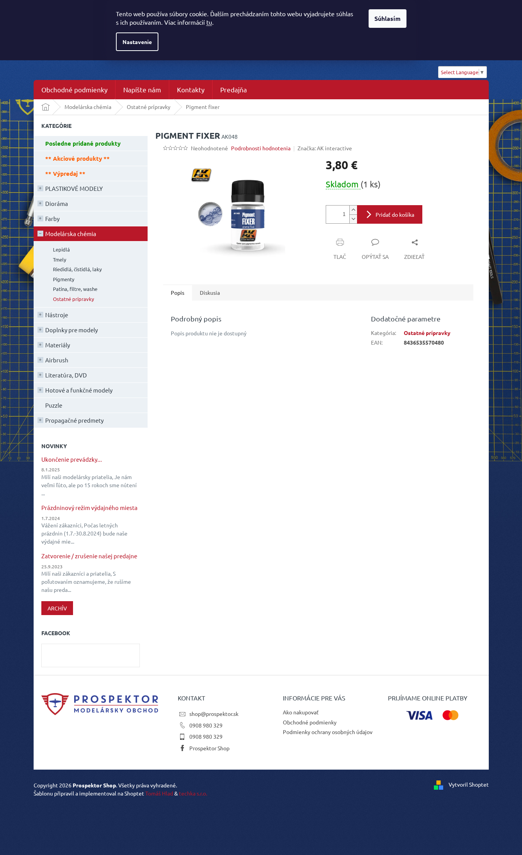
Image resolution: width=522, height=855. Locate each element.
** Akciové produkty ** (77, 158)
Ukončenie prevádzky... (71, 459)
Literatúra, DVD (66, 375)
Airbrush (56, 360)
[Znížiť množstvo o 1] (353, 218)
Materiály (57, 344)
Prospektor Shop (209, 748)
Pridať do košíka (395, 214)
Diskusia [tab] (210, 292)
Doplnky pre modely (71, 329)
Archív (57, 608)
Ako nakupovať (301, 712)
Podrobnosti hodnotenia (261, 147)
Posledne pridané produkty (83, 143)
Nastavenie (137, 41)
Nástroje (56, 314)
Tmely (59, 259)
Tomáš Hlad (159, 793)
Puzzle (53, 405)
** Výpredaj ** (65, 173)
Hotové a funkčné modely (78, 390)
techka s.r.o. (193, 793)
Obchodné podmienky (310, 722)
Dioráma (56, 203)
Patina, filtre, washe (75, 289)
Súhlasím (387, 18)
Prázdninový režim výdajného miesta (89, 508)
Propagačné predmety (74, 420)
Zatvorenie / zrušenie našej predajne (89, 556)
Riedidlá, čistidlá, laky (77, 269)
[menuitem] (74, 89)
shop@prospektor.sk (213, 713)
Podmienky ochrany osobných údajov (327, 731)
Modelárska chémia (70, 233)
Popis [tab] (177, 292)
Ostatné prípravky (73, 299)
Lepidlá (61, 249)
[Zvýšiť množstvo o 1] (353, 210)
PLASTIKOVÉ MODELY (74, 188)
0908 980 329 (206, 725)
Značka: (325, 147)
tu (209, 22)
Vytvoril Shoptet (469, 784)
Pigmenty (63, 279)
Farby (52, 218)
